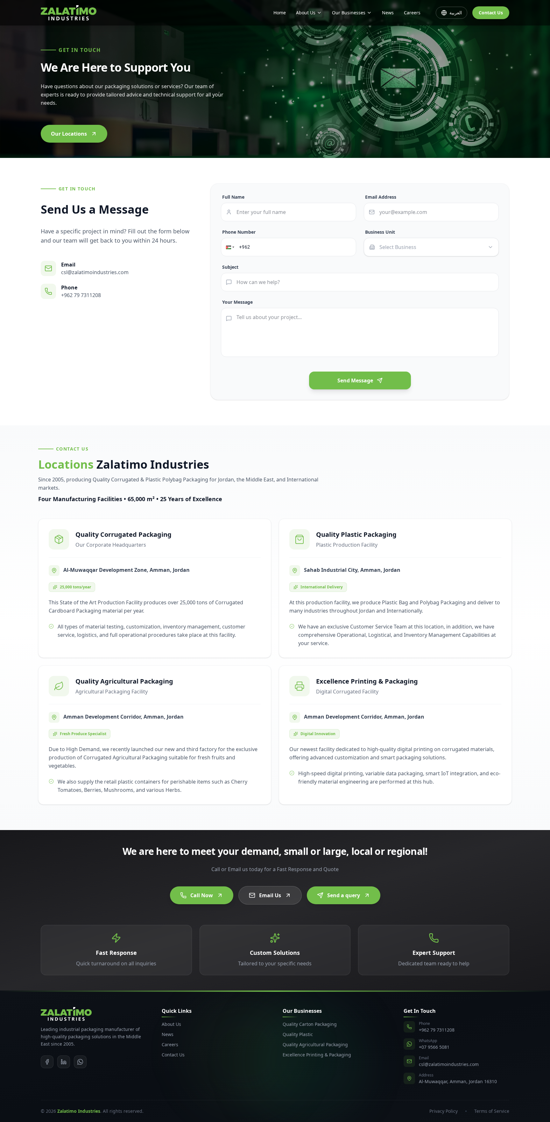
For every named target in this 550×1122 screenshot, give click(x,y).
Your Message (237, 302)
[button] (229, 247)
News (388, 13)
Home (279, 13)
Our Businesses (348, 13)
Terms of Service (491, 1111)
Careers (412, 13)
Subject (230, 267)
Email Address (380, 197)
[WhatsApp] (80, 1061)
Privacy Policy (443, 1111)
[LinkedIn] (63, 1061)
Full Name (233, 197)
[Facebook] (47, 1061)
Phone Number (239, 232)
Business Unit (380, 232)
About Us (305, 13)
